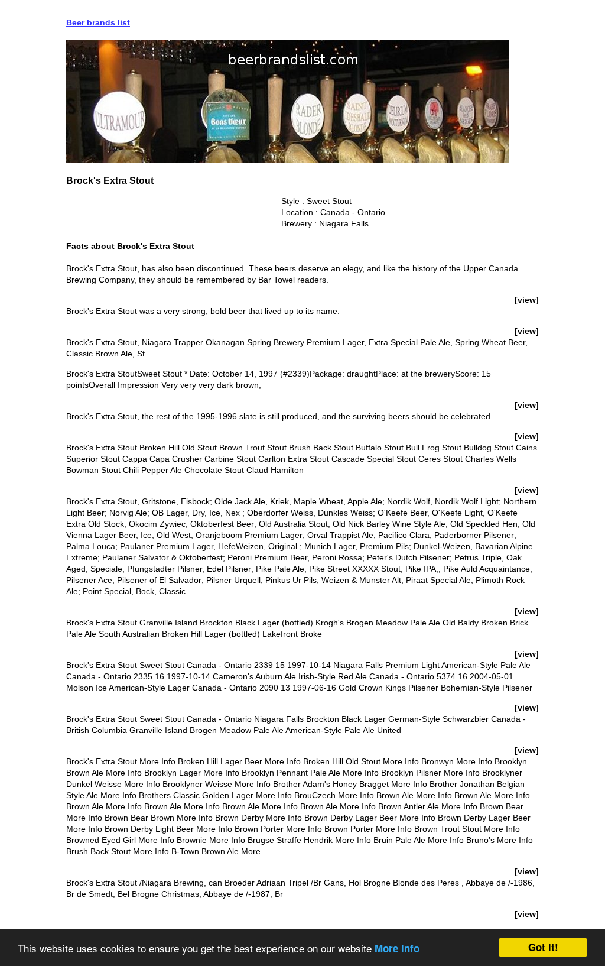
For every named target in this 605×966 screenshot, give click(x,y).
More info (397, 948)
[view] (527, 299)
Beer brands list (98, 22)
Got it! (543, 947)
